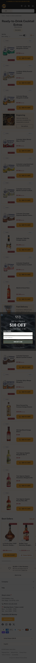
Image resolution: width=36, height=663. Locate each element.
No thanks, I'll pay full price (18, 345)
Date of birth (7, 331)
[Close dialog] (1, 315)
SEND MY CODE (18, 342)
